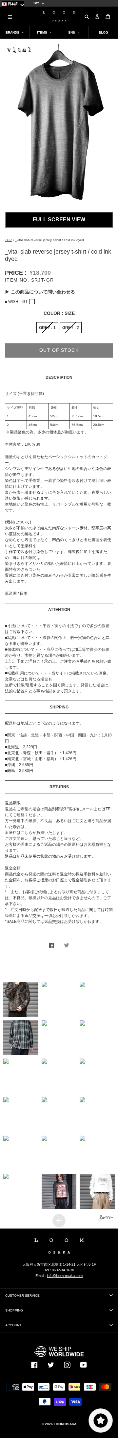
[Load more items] (59, 1220)
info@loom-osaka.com (65, 1276)
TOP (8, 240)
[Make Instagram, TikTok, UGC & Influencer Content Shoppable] (106, 1218)
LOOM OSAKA (65, 1424)
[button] (21, 999)
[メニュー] (10, 16)
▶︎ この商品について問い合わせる (40, 291)
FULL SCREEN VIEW (59, 219)
